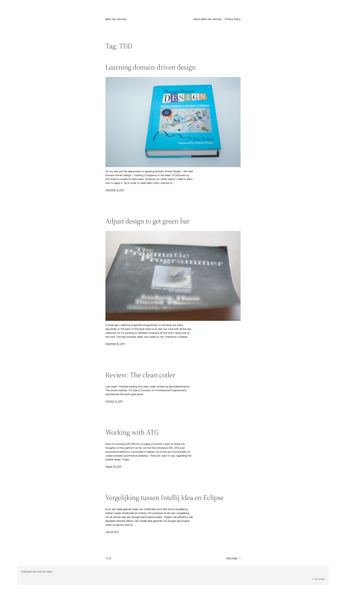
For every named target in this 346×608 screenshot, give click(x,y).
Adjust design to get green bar (147, 221)
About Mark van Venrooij (207, 19)
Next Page (234, 558)
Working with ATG (132, 432)
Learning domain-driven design (150, 67)
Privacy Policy (233, 19)
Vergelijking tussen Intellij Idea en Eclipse (164, 497)
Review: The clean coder (140, 375)
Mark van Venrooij (115, 19)
